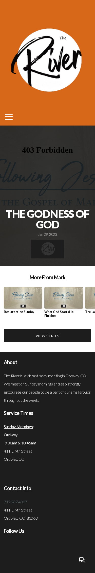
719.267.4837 (15, 501)
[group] (23, 302)
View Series (47, 335)
